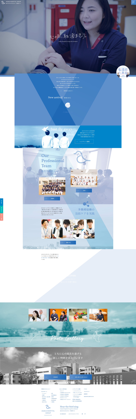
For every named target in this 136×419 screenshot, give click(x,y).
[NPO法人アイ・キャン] (59, 290)
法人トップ (62, 390)
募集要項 (56, 377)
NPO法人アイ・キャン (63, 397)
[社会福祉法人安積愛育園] (83, 272)
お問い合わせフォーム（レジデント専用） (76, 396)
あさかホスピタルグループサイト (74, 413)
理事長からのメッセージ (45, 389)
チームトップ (44, 393)
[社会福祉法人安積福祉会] (77, 290)
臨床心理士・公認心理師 (46, 396)
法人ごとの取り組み (63, 389)
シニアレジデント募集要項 (77, 394)
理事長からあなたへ (68, 91)
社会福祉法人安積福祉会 (64, 396)
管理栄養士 (44, 398)
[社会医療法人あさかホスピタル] (68, 261)
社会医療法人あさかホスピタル (65, 392)
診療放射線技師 (54, 398)
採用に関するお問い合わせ (81, 377)
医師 (84, 190)
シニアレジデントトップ (77, 390)
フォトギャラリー (87, 391)
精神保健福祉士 (54, 395)
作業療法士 (44, 400)
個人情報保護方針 (63, 413)
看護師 (52, 198)
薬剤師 (52, 396)
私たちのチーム (44, 391)
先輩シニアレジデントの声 (77, 392)
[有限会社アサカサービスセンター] (52, 272)
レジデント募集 (85, 141)
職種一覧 (68, 242)
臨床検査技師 (53, 400)
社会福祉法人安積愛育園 (64, 394)
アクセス (85, 389)
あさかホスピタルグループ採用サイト (11, 2)
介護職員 (52, 401)
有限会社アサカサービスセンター (65, 399)
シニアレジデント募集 (76, 389)
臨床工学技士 (44, 401)
